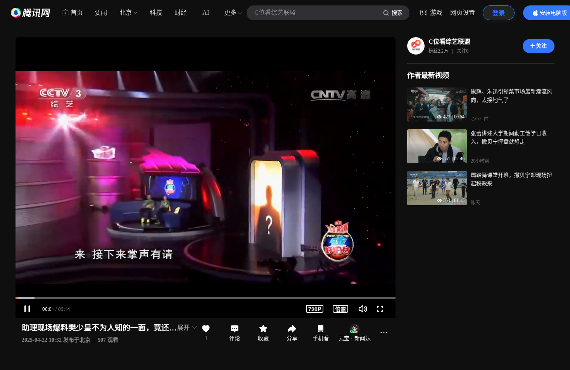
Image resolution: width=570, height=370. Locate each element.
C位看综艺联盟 (449, 41)
